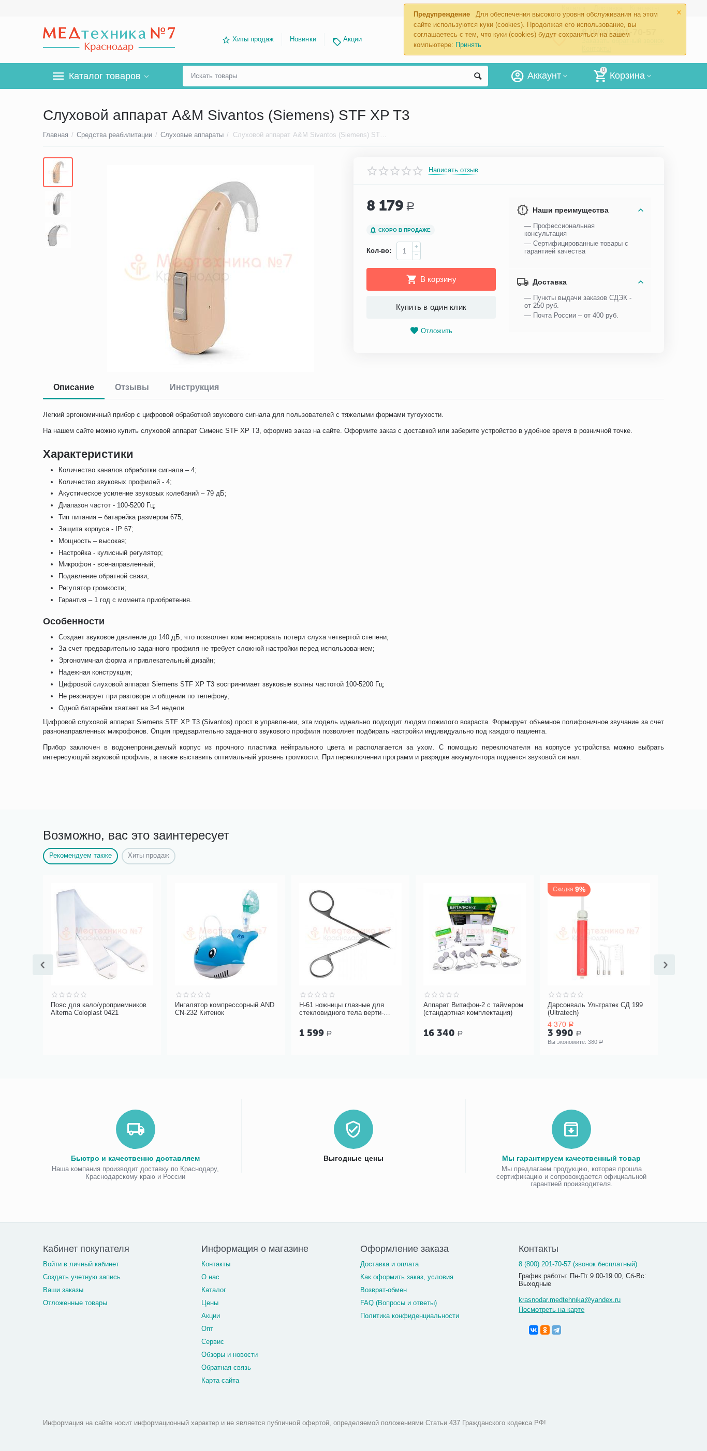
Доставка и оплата (389, 1264)
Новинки (303, 39)
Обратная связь (226, 1367)
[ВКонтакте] (533, 1330)
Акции (352, 39)
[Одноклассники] (545, 1330)
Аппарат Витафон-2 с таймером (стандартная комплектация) (473, 1009)
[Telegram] (556, 1330)
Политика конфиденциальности (409, 1316)
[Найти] (477, 76)
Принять (468, 45)
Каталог (213, 1290)
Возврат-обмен (383, 1290)
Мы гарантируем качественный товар (571, 1158)
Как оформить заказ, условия (406, 1277)
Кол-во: (378, 251)
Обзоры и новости (229, 1354)
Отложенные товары (75, 1303)
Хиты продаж (253, 39)
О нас (210, 1277)
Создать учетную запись (82, 1277)
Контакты (215, 1264)
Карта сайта (220, 1380)
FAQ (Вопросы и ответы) (398, 1303)
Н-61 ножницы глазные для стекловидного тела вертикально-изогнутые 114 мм (341, 1009)
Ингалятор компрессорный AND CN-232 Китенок (224, 1009)
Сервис (212, 1341)
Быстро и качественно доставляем (135, 1158)
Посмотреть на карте (551, 1309)
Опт (207, 1329)
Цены (209, 1303)
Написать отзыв (453, 170)
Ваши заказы (63, 1290)
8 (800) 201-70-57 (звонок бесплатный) (578, 1264)
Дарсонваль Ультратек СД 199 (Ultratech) (595, 1009)
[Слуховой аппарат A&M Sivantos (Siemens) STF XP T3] (210, 268)
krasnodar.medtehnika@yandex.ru (570, 1300)
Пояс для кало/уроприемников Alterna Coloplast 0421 (98, 1009)
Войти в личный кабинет (81, 1264)
